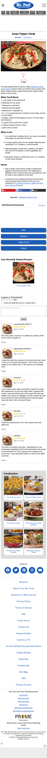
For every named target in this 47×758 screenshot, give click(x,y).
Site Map (23, 672)
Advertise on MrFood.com (23, 595)
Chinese (23, 236)
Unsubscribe (23, 665)
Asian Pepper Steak (23, 286)
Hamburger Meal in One (28, 197)
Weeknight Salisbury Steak (33, 551)
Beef (23, 230)
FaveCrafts (23, 695)
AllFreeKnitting (23, 702)
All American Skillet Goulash (13, 551)
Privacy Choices (23, 684)
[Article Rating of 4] (18, 37)
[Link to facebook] (7, 570)
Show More (41, 205)
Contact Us (23, 627)
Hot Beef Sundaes (13, 523)
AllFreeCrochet (23, 698)
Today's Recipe (23, 652)
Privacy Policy (23, 601)
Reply (3, 342)
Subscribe (23, 659)
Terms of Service (23, 607)
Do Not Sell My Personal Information (23, 646)
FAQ (23, 614)
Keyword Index (23, 633)
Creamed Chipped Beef (33, 497)
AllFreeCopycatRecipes (24, 708)
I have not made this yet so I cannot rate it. (19, 303)
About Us (23, 582)
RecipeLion (23, 705)
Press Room (23, 620)
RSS (24, 678)
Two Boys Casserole (13, 497)
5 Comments (28, 37)
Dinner (23, 248)
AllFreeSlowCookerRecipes (23, 711)
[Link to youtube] (40, 570)
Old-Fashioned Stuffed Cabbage (33, 524)
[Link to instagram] (32, 570)
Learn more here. (23, 728)
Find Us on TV (23, 640)
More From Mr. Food (23, 588)
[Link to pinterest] (24, 570)
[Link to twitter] (16, 570)
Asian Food (23, 242)
